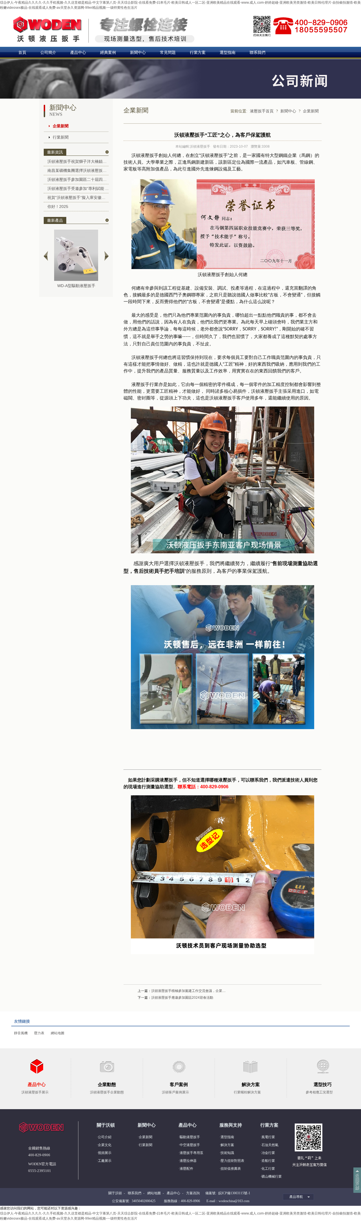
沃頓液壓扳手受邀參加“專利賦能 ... (78, 188)
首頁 (22, 52)
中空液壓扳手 (190, 1145)
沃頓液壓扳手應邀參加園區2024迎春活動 (182, 998)
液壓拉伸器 (188, 1161)
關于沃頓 (115, 1193)
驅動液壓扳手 (190, 1137)
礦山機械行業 (271, 1176)
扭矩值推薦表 (231, 1169)
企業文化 (104, 1145)
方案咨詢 (193, 1193)
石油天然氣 (269, 1145)
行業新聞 (61, 137)
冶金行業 (268, 1153)
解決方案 (227, 1145)
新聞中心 (138, 52)
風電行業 (268, 1137)
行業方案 (198, 52)
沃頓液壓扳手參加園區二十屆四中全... (78, 179)
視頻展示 (104, 1153)
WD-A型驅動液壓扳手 (76, 285)
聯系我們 (257, 52)
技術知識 (227, 1153)
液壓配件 (186, 1169)
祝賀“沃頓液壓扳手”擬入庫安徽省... (78, 197)
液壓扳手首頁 (262, 111)
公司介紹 (104, 1137)
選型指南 (227, 52)
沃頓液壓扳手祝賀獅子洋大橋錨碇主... (78, 161)
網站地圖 (57, 1033)
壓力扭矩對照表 (232, 1161)
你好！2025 (57, 206)
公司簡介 (48, 52)
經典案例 (108, 52)
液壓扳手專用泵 (191, 1153)
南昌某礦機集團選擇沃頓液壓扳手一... (78, 170)
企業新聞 (61, 126)
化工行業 (268, 1169)
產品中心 (78, 52)
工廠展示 (104, 1161)
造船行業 (268, 1161)
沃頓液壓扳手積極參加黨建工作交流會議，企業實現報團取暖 (197, 991)
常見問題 (168, 52)
